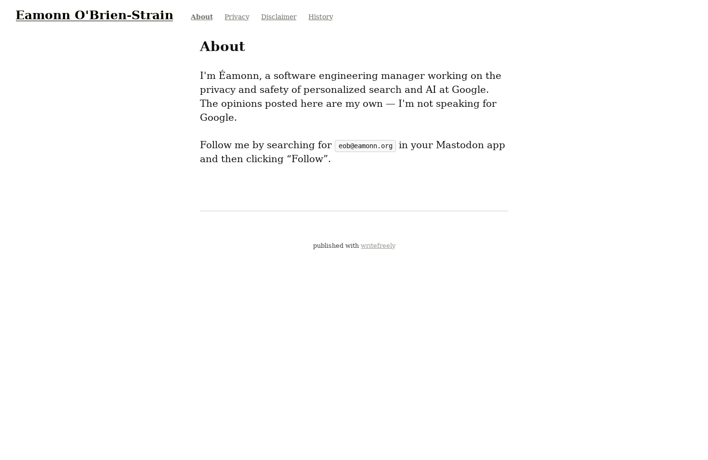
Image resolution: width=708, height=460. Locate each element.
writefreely (378, 245)
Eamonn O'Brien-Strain (94, 15)
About (202, 17)
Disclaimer (279, 17)
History (320, 17)
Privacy (236, 17)
